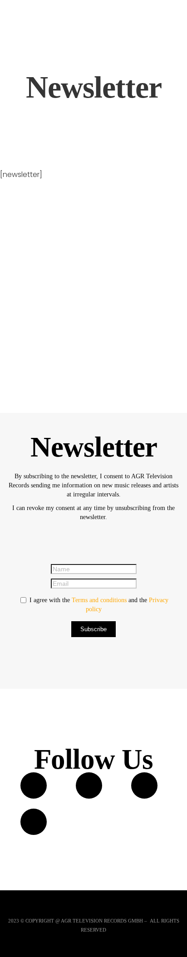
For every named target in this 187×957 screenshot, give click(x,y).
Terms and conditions (99, 600)
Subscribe (93, 629)
